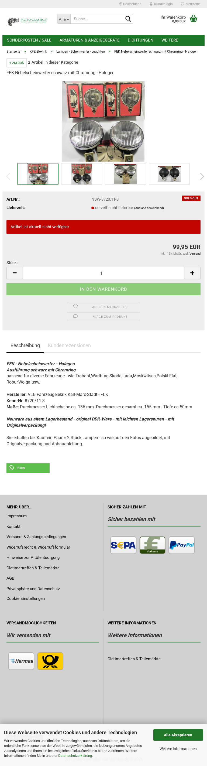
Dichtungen (140, 40)
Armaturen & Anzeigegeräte (90, 40)
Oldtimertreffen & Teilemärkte (33, 568)
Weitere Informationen (178, 749)
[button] (130, 4)
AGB (10, 578)
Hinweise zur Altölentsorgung (33, 557)
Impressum (16, 516)
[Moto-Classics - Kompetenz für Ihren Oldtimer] (27, 21)
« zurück (16, 62)
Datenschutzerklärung (75, 756)
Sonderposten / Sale (29, 40)
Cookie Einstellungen (25, 598)
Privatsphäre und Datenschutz (33, 588)
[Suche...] (128, 19)
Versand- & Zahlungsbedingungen (36, 536)
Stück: (12, 262)
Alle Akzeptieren (178, 735)
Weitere (169, 40)
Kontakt (13, 526)
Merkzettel (192, 4)
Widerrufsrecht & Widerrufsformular (38, 547)
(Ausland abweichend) (149, 208)
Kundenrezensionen (69, 345)
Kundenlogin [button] (163, 4)
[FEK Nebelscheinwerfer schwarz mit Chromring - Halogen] (103, 121)
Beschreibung (25, 345)
